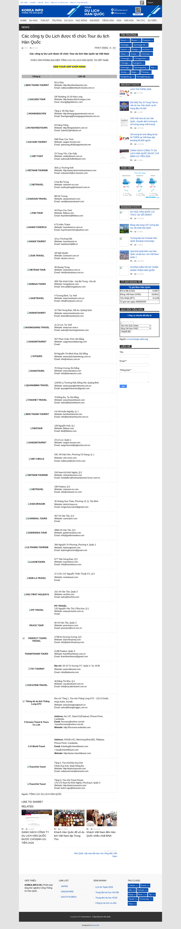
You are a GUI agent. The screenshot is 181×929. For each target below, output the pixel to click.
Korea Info (95, 925)
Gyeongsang (140, 67)
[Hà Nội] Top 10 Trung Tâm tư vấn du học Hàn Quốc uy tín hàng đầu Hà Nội (144, 105)
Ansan (133, 54)
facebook (142, 3)
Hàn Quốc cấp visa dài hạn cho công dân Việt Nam (95, 854)
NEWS (25, 27)
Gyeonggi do (139, 45)
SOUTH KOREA (69, 897)
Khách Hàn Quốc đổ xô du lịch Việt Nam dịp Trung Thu (69, 836)
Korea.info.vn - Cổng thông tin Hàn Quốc (96, 917)
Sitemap (33, 2)
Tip (150, 894)
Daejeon (147, 40)
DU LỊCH (68, 20)
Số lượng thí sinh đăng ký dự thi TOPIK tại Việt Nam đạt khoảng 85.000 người (144, 137)
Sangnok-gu (126, 77)
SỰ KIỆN (152, 20)
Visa (130, 904)
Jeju (152, 67)
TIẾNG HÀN (108, 20)
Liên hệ (40, 2)
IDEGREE (95, 20)
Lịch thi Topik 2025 (104, 887)
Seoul (123, 40)
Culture (131, 885)
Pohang (144, 72)
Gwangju (124, 45)
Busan (134, 40)
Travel (25, 48)
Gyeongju (124, 67)
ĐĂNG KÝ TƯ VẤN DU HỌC (59, 2)
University (144, 899)
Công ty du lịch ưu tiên (106, 903)
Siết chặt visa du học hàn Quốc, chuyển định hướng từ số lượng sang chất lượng (143, 121)
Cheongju (125, 58)
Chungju (124, 63)
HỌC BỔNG (81, 20)
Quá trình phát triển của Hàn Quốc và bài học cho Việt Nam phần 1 (144, 254)
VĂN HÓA (129, 20)
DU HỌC (33, 20)
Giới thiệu (24, 2)
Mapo (133, 72)
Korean (140, 890)
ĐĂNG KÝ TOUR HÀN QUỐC (79, 2)
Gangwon (137, 63)
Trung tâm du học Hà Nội (107, 892)
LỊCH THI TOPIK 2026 (140, 89)
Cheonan (145, 54)
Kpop (130, 894)
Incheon (146, 49)
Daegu (134, 49)
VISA (118, 20)
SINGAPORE (67, 891)
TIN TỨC (140, 20)
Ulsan (123, 54)
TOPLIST (44, 20)
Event (143, 885)
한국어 (47, 2)
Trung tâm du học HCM (106, 898)
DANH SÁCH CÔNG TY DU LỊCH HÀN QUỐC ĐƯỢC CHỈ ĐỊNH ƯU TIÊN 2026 (144, 153)
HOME (23, 20)
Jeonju (123, 72)
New (140, 894)
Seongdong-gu (143, 77)
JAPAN (64, 886)
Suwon (123, 49)
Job (130, 890)
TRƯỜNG (57, 20)
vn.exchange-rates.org (137, 339)
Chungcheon (140, 58)
